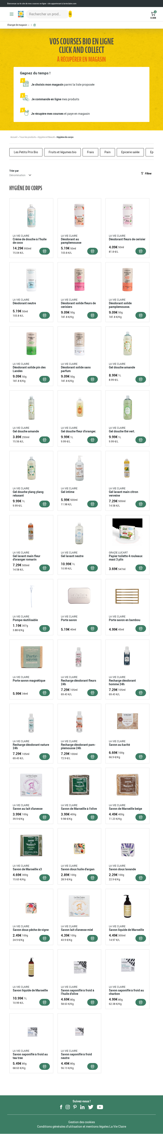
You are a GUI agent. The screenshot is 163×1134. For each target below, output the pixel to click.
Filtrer (148, 173)
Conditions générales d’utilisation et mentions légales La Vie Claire (81, 1126)
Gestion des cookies (81, 1122)
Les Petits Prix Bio (26, 152)
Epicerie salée (130, 152)
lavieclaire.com (69, 3)
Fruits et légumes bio (62, 152)
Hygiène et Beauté (46, 137)
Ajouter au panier (44, 251)
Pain (107, 152)
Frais (90, 152)
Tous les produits (27, 137)
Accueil (13, 137)
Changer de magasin (17, 25)
